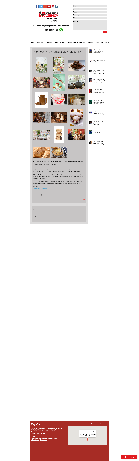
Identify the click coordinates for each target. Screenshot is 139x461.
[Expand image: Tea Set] (76, 82)
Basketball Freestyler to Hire (94, 251)
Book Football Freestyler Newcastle (96, 365)
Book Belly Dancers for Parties (95, 307)
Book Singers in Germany (94, 406)
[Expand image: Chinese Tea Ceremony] (59, 100)
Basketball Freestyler (93, 249)
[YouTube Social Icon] (49, 6)
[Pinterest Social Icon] (52, 6)
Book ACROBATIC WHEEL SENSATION (97, 262)
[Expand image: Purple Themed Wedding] (41, 82)
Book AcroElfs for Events (94, 267)
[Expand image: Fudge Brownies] (76, 65)
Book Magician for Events (94, 381)
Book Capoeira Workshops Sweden (96, 343)
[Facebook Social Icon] (37, 6)
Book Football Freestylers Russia (95, 368)
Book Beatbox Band (92, 289)
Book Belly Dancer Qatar (94, 300)
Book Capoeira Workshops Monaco (96, 340)
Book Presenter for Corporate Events (96, 396)
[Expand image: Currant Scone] (59, 152)
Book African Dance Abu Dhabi (95, 274)
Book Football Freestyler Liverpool (96, 360)
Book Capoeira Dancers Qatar (95, 335)
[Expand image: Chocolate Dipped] (59, 134)
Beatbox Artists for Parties (94, 254)
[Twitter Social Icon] (41, 6)
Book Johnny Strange (93, 376)
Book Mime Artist (92, 383)
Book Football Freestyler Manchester (96, 363)
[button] (60, 43)
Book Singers (91, 404)
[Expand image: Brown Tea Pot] (41, 100)
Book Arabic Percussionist (94, 279)
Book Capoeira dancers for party (95, 348)
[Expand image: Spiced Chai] (59, 117)
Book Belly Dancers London (94, 305)
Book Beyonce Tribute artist (94, 310)
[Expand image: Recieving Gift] (59, 82)
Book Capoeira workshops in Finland (96, 350)
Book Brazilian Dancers (93, 312)
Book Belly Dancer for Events (95, 302)
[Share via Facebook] (34, 195)
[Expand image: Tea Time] (76, 134)
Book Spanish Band (92, 409)
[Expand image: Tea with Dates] (41, 117)
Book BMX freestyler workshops (95, 282)
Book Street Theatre (92, 416)
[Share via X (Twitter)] (38, 195)
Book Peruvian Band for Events (95, 391)
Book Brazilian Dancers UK (94, 320)
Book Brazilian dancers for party (95, 327)
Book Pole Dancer (92, 393)
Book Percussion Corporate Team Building (97, 386)
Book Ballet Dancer (92, 284)
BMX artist (99, 239)
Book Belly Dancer (92, 295)
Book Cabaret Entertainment (94, 330)
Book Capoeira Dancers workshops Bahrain (97, 338)
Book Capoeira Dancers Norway (95, 333)
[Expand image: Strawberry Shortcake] (76, 117)
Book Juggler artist (92, 378)
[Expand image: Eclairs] (41, 152)
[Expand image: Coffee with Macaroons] (41, 65)
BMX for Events (92, 241)
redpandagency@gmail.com (39, 440)
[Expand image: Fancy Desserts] (59, 65)
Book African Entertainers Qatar (95, 277)
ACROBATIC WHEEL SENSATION (96, 236)
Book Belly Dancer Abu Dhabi (95, 297)
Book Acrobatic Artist (93, 269)
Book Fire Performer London (95, 358)
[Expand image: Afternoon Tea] (41, 134)
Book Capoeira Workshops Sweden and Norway (97, 345)
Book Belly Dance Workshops (95, 292)
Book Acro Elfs (91, 264)
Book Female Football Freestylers (96, 355)
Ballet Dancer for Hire (93, 246)
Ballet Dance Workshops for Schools (96, 244)
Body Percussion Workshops (94, 259)
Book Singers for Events (100, 404)
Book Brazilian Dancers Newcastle (96, 317)
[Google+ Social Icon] (45, 6)
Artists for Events (92, 239)
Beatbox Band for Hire (93, 257)
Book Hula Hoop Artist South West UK (97, 371)
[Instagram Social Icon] (56, 6)
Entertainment (50, 18)
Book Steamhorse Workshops (94, 414)
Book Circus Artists (92, 353)
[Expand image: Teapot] (76, 100)
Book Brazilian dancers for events (96, 325)
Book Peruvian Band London (95, 388)
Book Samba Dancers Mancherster (96, 398)
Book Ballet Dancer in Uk (94, 287)
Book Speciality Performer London (96, 411)
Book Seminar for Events (94, 401)
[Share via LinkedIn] (42, 195)
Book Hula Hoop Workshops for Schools (97, 373)
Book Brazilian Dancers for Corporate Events (97, 322)
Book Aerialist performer (94, 272)
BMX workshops (100, 241)
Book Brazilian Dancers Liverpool (96, 315)
